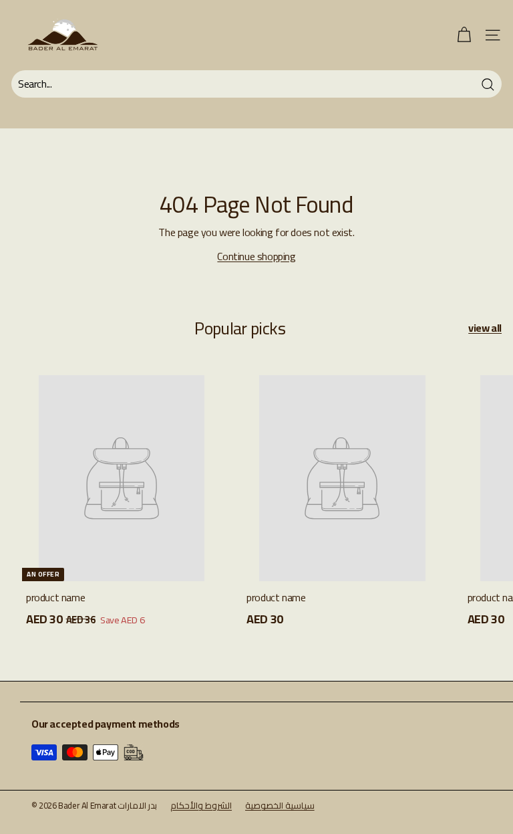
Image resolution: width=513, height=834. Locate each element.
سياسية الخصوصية (280, 805)
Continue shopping (256, 256)
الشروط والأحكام (201, 805)
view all (485, 328)
